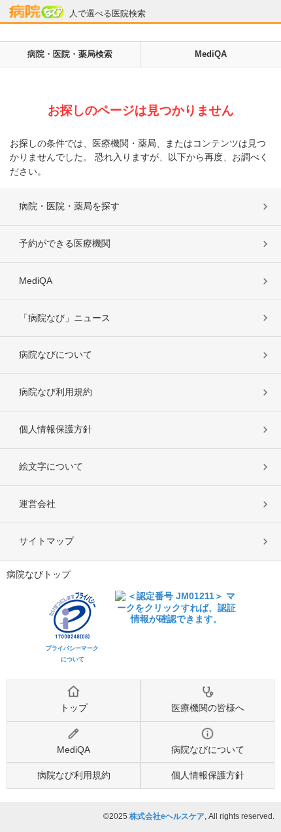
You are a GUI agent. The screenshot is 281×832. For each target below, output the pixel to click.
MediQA (211, 54)
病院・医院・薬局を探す (69, 206)
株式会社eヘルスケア (167, 816)
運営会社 (37, 503)
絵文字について (51, 466)
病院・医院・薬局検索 (69, 54)
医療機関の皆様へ (207, 707)
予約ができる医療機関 (64, 243)
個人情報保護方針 (55, 429)
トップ (74, 707)
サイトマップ (46, 541)
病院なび (36, 11)
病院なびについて (55, 354)
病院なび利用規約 (55, 392)
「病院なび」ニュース (64, 318)
